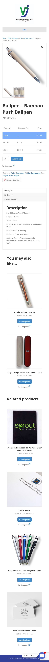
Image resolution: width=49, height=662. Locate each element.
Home (4, 38)
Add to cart (16, 158)
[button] (42, 47)
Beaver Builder (37, 658)
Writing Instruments (26, 38)
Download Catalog (13, 180)
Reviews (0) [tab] (8, 195)
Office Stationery (13, 38)
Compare (8, 166)
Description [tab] (8, 190)
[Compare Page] (13, 166)
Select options (24, 321)
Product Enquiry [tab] (10, 199)
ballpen (5, 175)
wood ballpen (14, 175)
